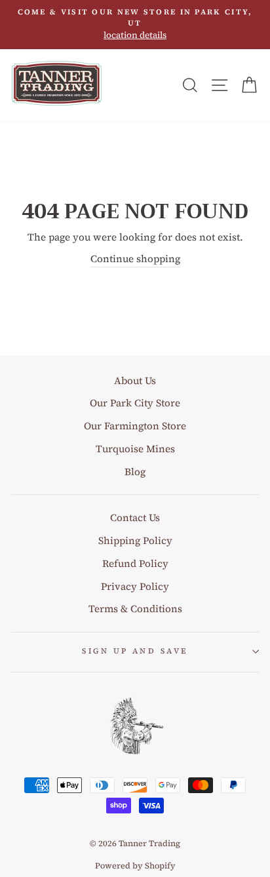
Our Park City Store (135, 403)
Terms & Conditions (135, 608)
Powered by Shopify (135, 865)
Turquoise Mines (135, 449)
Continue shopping (135, 258)
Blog (135, 471)
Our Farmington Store (135, 426)
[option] (135, 25)
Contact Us (135, 517)
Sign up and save (134, 651)
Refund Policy (135, 563)
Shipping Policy (135, 540)
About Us (135, 380)
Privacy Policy (135, 586)
